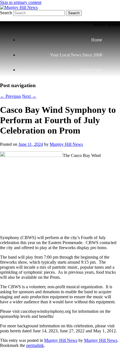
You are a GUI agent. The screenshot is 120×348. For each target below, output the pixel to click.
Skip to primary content (20, 2)
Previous (10, 96)
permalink (35, 345)
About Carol (91, 69)
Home (96, 39)
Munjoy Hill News (66, 144)
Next (29, 96)
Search (6, 12)
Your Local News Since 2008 (76, 55)
